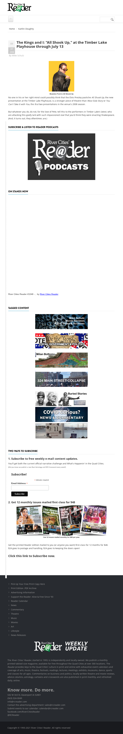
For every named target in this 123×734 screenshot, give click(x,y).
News (13, 605)
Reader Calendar (19, 601)
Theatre (15, 613)
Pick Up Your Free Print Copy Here (28, 584)
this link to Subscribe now (35, 556)
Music (14, 618)
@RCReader (13, 715)
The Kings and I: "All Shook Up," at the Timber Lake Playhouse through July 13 (61, 44)
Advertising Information (23, 592)
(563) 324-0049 (15, 698)
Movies (14, 622)
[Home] (19, 7)
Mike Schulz (18, 55)
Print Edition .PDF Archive (23, 588)
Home (12, 28)
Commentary (17, 609)
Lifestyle (15, 630)
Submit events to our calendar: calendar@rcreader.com (35, 708)
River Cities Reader (49, 294)
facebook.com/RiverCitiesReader (24, 711)
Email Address (19, 483)
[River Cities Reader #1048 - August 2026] (61, 243)
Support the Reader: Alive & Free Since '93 (32, 596)
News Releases (18, 635)
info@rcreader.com (17, 701)
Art (12, 626)
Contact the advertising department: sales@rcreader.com (36, 705)
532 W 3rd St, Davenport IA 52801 (24, 694)
